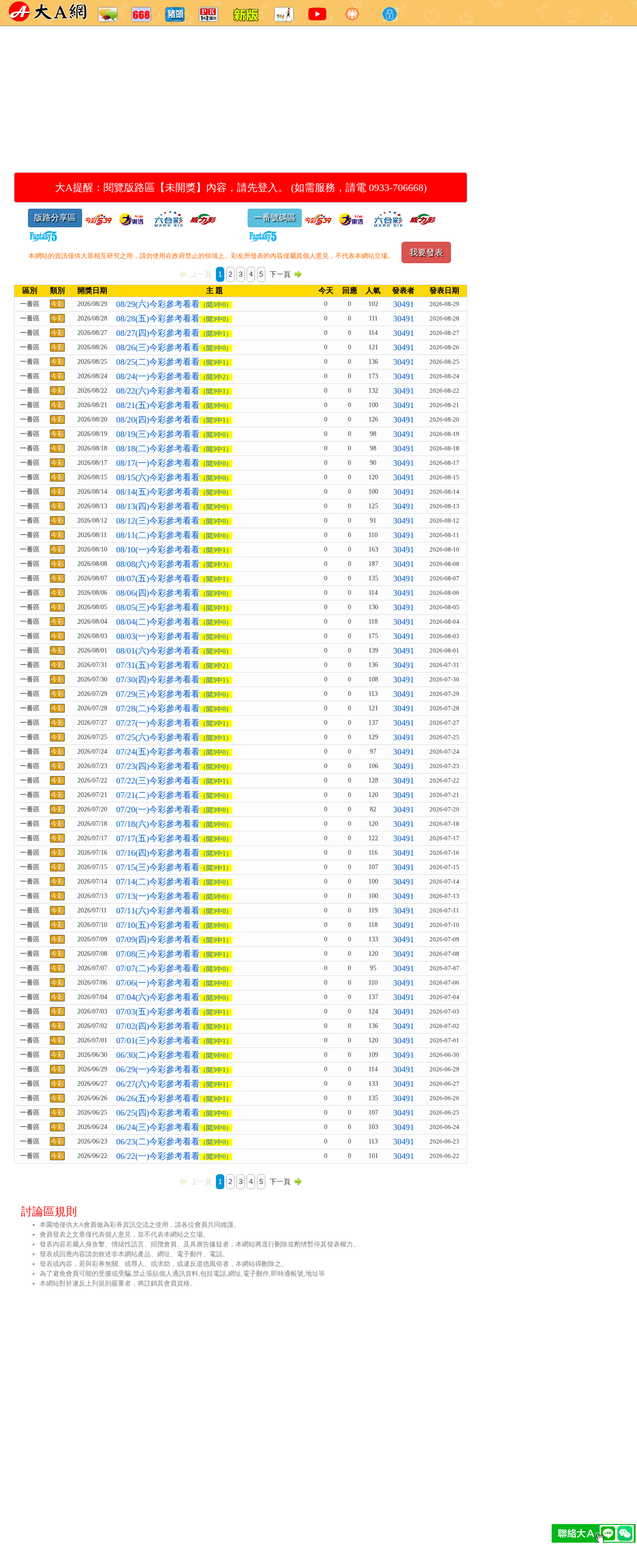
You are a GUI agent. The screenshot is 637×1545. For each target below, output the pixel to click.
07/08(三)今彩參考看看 (174, 954)
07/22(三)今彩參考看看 (174, 780)
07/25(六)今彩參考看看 (174, 737)
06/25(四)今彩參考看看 (174, 1112)
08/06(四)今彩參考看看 (174, 593)
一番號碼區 (275, 217)
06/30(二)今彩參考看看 (174, 1055)
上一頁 (201, 274)
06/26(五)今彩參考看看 (174, 1098)
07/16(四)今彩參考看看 (174, 853)
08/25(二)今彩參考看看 (174, 362)
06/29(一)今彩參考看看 (174, 1069)
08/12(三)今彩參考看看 (174, 520)
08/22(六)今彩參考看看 (174, 390)
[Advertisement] (303, 88)
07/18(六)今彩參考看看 (174, 824)
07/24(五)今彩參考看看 (174, 751)
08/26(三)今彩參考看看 (174, 347)
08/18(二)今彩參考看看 (174, 448)
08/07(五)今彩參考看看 (174, 578)
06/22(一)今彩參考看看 (174, 1156)
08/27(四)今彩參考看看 (174, 333)
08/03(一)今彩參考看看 (174, 636)
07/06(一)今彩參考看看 (174, 982)
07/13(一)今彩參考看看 (174, 896)
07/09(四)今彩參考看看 (174, 939)
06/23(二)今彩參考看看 (174, 1141)
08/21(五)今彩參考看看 (174, 405)
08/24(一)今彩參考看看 (174, 376)
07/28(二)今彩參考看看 (174, 708)
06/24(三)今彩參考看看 (174, 1127)
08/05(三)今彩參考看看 (174, 607)
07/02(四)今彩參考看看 (174, 1026)
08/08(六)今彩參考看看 (174, 564)
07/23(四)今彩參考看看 (174, 766)
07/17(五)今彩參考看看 (174, 838)
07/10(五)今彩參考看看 (174, 925)
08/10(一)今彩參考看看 (174, 549)
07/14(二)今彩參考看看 (174, 881)
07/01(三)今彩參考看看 (174, 1040)
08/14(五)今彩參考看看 (174, 492)
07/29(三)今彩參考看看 (174, 694)
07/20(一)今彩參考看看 (174, 809)
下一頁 (280, 274)
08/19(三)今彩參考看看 (174, 434)
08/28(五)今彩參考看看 (174, 318)
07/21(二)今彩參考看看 (174, 795)
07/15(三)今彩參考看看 (174, 867)
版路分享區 (55, 217)
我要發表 (426, 252)
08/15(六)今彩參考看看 (174, 477)
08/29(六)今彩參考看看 (174, 304)
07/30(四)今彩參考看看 (174, 679)
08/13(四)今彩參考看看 (174, 506)
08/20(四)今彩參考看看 (174, 419)
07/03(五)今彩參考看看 (174, 1011)
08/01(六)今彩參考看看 (174, 650)
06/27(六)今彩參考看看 (174, 1084)
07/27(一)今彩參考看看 (174, 723)
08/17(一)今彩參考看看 (174, 463)
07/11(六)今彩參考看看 (174, 910)
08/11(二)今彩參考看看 (174, 535)
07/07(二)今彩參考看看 (174, 968)
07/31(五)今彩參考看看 (174, 665)
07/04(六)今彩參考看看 (174, 997)
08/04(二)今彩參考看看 (174, 621)
